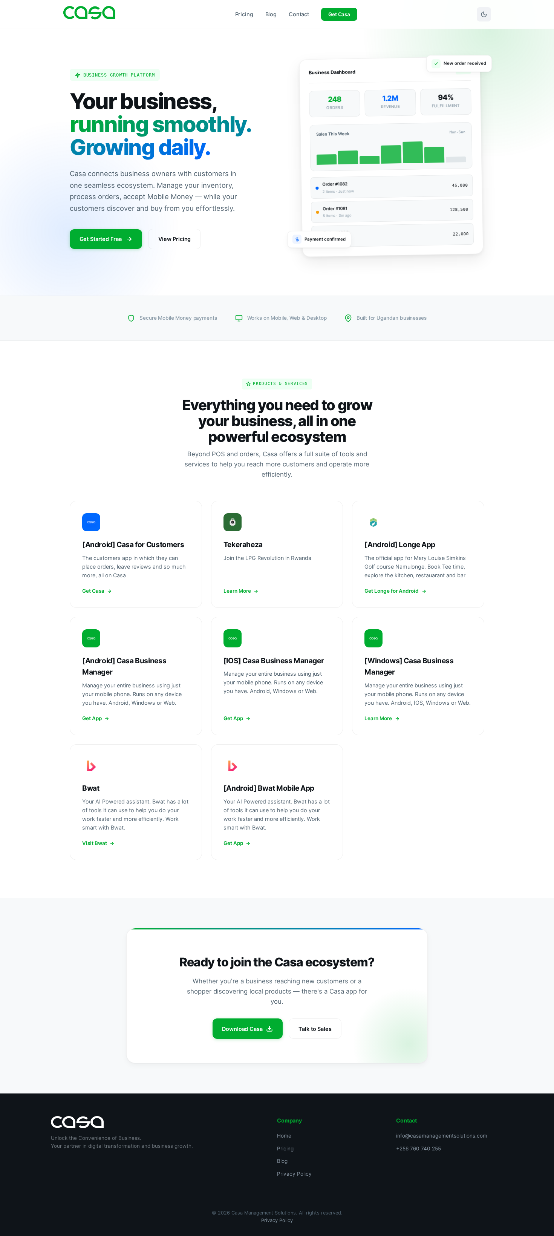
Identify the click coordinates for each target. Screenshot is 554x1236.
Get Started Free (101, 239)
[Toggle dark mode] (484, 14)
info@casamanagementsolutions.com (441, 1136)
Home (284, 1136)
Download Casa (242, 1029)
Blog (271, 14)
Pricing (244, 14)
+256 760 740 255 (418, 1149)
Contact (299, 14)
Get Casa (339, 14)
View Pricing (174, 239)
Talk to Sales (314, 1029)
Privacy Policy (294, 1174)
